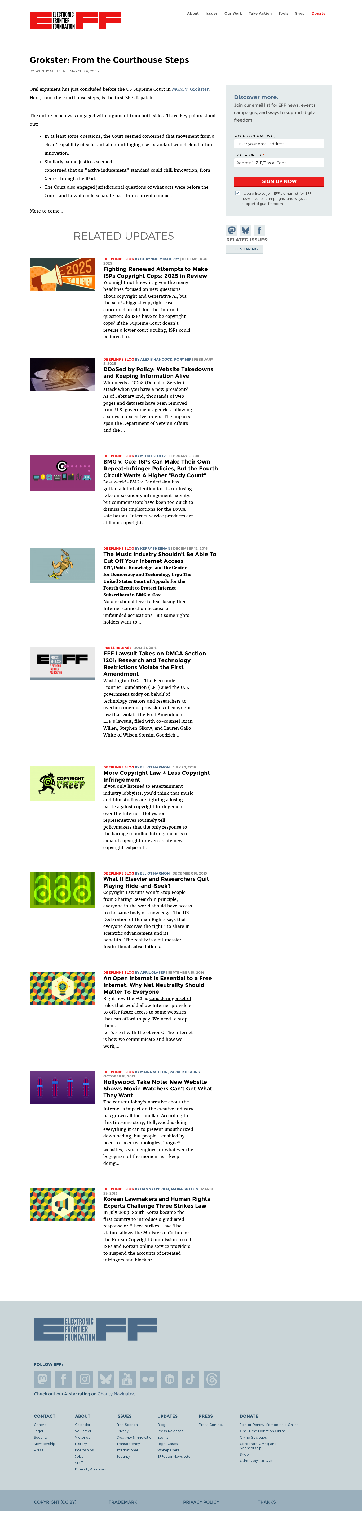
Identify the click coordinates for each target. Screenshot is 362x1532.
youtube (127, 1379)
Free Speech (127, 1424)
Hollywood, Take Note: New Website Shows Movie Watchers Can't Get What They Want (157, 1089)
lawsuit (124, 721)
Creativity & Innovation (135, 1437)
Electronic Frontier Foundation (75, 23)
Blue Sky (106, 1379)
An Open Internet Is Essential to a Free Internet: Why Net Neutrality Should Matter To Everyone (157, 985)
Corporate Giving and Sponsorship (258, 1446)
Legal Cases (167, 1444)
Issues (212, 13)
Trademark (123, 1502)
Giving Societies (253, 1437)
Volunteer (83, 1431)
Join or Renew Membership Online (269, 1424)
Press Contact (211, 1424)
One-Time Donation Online (263, 1431)
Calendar (82, 1424)
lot (126, 488)
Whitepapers (168, 1450)
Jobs (79, 1456)
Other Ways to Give (256, 1460)
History (81, 1444)
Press (38, 1450)
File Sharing (244, 249)
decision (161, 481)
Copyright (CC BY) (55, 1502)
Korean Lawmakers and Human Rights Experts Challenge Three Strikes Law (156, 1202)
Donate (319, 13)
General (40, 1424)
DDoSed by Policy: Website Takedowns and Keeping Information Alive (158, 372)
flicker (148, 1379)
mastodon (42, 1379)
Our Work (233, 13)
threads (212, 1379)
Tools (284, 13)
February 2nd (129, 396)
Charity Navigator (116, 1393)
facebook (63, 1379)
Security (40, 1437)
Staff (79, 1463)
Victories (82, 1437)
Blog (161, 1424)
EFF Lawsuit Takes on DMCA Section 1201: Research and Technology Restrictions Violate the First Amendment (154, 663)
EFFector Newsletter (174, 1456)
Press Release (117, 648)
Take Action (260, 13)
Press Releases (170, 1431)
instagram (84, 1379)
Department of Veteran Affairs (155, 423)
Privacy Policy (201, 1502)
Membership (44, 1444)
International (127, 1450)
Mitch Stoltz (153, 456)
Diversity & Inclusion (91, 1469)
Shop (300, 13)
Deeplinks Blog (118, 259)
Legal (38, 1431)
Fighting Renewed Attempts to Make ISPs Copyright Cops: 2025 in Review (155, 272)
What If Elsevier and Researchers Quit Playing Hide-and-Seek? (156, 882)
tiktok (190, 1379)
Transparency (128, 1444)
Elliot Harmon (155, 767)
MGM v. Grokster (190, 89)
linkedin (169, 1379)
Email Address (247, 155)
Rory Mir (182, 359)
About (193, 13)
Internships (84, 1450)
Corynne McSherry (159, 259)
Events (163, 1437)
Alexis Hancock (156, 359)
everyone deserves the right (133, 926)
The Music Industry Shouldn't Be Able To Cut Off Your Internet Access (160, 557)
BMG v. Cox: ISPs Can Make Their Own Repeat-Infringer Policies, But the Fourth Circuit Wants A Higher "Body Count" (160, 468)
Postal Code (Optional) (254, 136)
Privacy (122, 1431)
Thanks (267, 1502)
